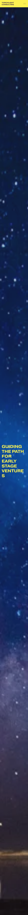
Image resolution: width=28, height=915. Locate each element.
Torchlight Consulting (8, 4)
